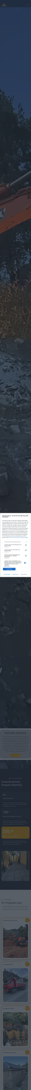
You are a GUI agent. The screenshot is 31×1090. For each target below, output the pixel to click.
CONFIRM (9, 569)
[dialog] (15, 545)
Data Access (15, 574)
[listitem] (15, 542)
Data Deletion (7, 574)
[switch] (25, 545)
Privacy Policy (24, 574)
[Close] (28, 515)
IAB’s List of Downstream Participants (17, 537)
